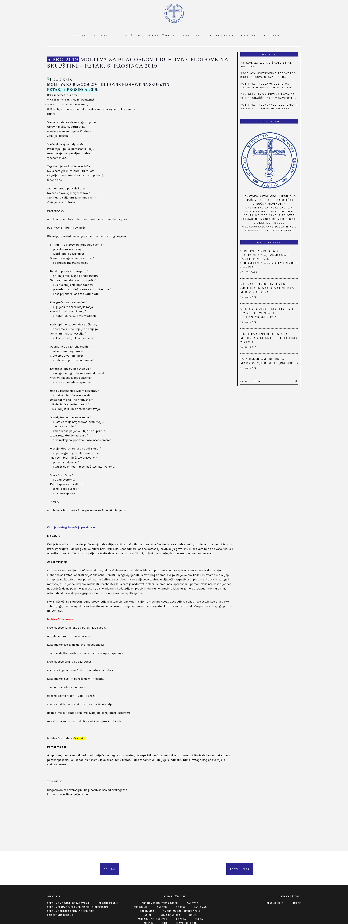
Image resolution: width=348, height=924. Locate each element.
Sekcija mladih (108, 903)
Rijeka (199, 919)
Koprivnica (147, 911)
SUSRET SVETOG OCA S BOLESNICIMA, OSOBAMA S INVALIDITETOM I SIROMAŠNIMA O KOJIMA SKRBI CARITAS (268, 259)
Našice (147, 915)
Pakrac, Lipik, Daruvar (152, 919)
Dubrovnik (141, 907)
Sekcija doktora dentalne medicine (70, 911)
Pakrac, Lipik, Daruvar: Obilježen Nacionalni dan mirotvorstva (267, 288)
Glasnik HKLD (275, 903)
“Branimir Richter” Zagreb (160, 903)
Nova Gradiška (170, 915)
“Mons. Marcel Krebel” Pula (182, 911)
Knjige (297, 903)
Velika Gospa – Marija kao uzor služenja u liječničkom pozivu (266, 313)
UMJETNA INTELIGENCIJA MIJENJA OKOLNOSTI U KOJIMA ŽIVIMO (269, 338)
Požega (181, 919)
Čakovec (192, 903)
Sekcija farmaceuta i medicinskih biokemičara (78, 907)
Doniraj (109, 869)
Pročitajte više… (279, 230)
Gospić (180, 907)
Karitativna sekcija (60, 915)
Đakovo (162, 907)
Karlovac (200, 907)
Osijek (193, 915)
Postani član (239, 869)
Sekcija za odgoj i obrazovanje (68, 903)
